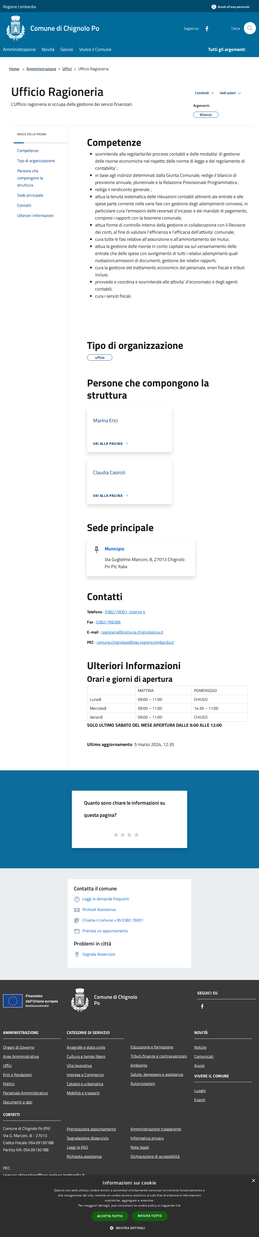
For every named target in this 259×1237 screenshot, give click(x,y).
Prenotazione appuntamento (91, 1129)
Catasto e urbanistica (85, 1084)
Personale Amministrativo (25, 1093)
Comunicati (204, 1056)
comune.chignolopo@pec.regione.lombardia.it (135, 642)
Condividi (202, 93)
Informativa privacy (147, 1138)
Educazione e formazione (152, 1047)
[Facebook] (205, 28)
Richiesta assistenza (84, 1156)
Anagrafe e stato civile (86, 1047)
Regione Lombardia (19, 7)
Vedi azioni (228, 93)
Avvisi (199, 1065)
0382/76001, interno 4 (125, 612)
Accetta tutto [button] (110, 1216)
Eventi (199, 1100)
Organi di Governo (18, 1047)
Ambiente (139, 1065)
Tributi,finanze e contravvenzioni (159, 1056)
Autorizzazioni (143, 1083)
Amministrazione (41, 69)
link (178, 1205)
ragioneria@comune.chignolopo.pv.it (132, 632)
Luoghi (200, 1091)
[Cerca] (250, 28)
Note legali (140, 1147)
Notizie (200, 1047)
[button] (129, 1228)
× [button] (253, 1181)
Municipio (114, 548)
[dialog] (129, 1206)
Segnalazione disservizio (88, 1138)
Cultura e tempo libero (86, 1056)
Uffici (67, 69)
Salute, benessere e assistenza (157, 1074)
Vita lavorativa (79, 1065)
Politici (9, 1084)
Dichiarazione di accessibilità (155, 1156)
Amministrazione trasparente (156, 1129)
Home (14, 69)
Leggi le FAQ (77, 1147)
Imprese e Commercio (85, 1075)
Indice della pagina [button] (31, 134)
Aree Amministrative (21, 1056)
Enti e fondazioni (17, 1075)
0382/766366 (108, 622)
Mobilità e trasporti (83, 1093)
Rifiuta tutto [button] (150, 1216)
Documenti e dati (17, 1102)
